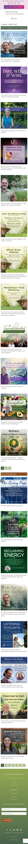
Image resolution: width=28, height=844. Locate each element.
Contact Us (14, 799)
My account (14, 785)
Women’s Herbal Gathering (14, 778)
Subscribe (6, 820)
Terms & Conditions (14, 839)
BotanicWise (12, 12)
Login (14, 782)
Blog (14, 796)
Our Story (14, 793)
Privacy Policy (14, 836)
